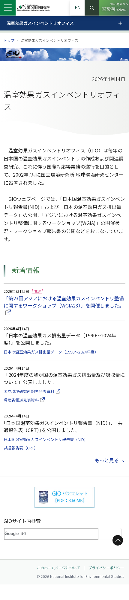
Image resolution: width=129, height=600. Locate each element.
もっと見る (107, 460)
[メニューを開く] (8, 8)
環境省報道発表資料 (24, 400)
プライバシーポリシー (106, 567)
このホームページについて (58, 567)
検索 (92, 8)
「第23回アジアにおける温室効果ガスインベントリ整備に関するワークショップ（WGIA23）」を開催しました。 (64, 302)
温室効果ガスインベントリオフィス (40, 23)
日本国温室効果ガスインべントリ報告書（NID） (46, 439)
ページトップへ (116, 540)
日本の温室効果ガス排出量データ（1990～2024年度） (51, 352)
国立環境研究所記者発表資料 (32, 391)
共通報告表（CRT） (21, 448)
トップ (9, 40)
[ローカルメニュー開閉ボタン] (123, 23)
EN (77, 7)
